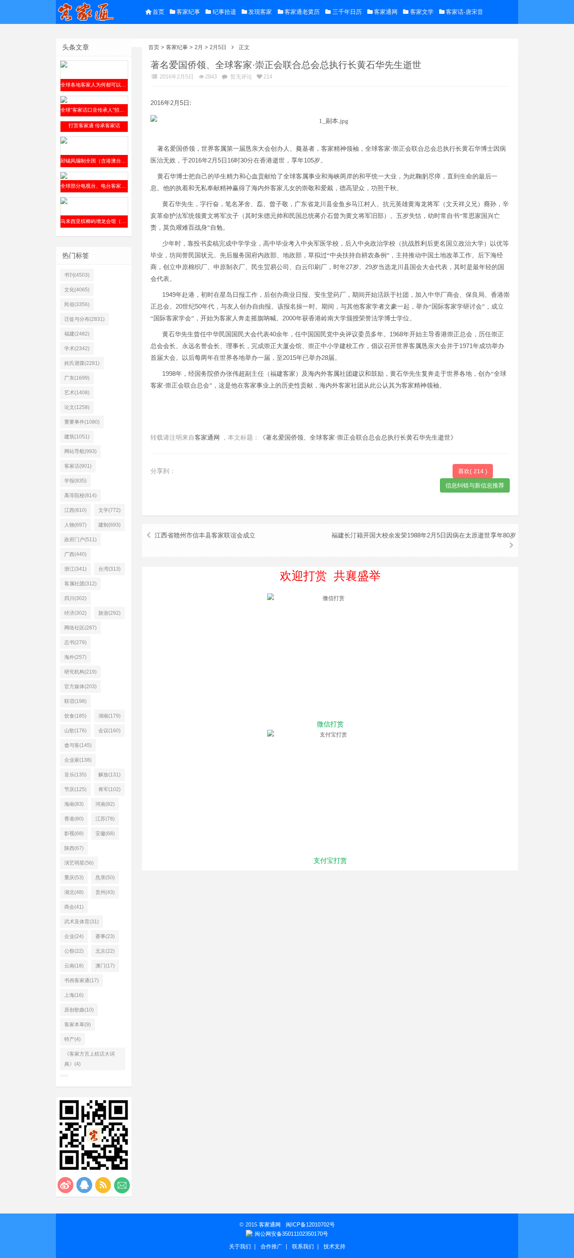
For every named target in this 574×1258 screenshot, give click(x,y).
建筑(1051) (77, 437)
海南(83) (74, 804)
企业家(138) (78, 760)
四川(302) (75, 598)
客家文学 (422, 11)
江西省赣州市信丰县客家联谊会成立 (205, 535)
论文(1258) (77, 407)
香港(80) (74, 819)
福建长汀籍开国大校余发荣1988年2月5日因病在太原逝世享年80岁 (424, 535)
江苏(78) (105, 819)
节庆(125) (75, 789)
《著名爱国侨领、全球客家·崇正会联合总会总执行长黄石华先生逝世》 (358, 437)
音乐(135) (75, 775)
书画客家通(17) (81, 980)
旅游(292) (109, 613)
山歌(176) (75, 731)
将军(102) (109, 789)
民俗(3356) (77, 304)
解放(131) (109, 775)
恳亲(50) (105, 878)
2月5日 (218, 47)
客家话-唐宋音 (464, 11)
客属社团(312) (80, 584)
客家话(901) (78, 466)
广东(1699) (77, 378)
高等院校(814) (80, 495)
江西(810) (75, 510)
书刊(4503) (77, 275)
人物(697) (75, 525)
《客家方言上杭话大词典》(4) (89, 1059)
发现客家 (260, 11)
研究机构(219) (80, 672)
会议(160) (109, 731)
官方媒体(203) (80, 686)
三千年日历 (347, 11)
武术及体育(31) (81, 922)
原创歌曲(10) (79, 1010)
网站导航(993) (80, 451)
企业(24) (74, 936)
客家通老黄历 (302, 11)
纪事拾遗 (224, 11)
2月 (199, 47)
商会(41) (74, 907)
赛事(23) (105, 936)
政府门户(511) (80, 540)
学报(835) (75, 481)
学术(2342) (77, 348)
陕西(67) (74, 848)
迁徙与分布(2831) (84, 319)
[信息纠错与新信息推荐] (475, 485)
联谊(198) (75, 701)
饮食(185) (75, 716)
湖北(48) (74, 892)
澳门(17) (105, 966)
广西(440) (75, 554)
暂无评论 (240, 76)
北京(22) (105, 951)
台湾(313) (109, 569)
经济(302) (75, 613)
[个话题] (64, 1076)
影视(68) (74, 833)
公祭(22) (74, 951)
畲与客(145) (78, 745)
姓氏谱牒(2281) (82, 363)
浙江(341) (75, 569)
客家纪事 (188, 11)
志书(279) (75, 642)
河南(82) (105, 804)
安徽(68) (105, 833)
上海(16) (74, 995)
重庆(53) (74, 878)
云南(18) (74, 966)
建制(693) (109, 525)
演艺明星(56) (79, 863)
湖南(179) (109, 716)
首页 (158, 11)
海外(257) (75, 657)
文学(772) (109, 510)
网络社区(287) (80, 628)
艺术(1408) (77, 393)
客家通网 (386, 11)
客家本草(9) (77, 1024)
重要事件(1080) (82, 422)
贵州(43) (105, 892)
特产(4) (72, 1039)
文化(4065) (77, 290)
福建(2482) (77, 334)
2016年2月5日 (176, 76)
